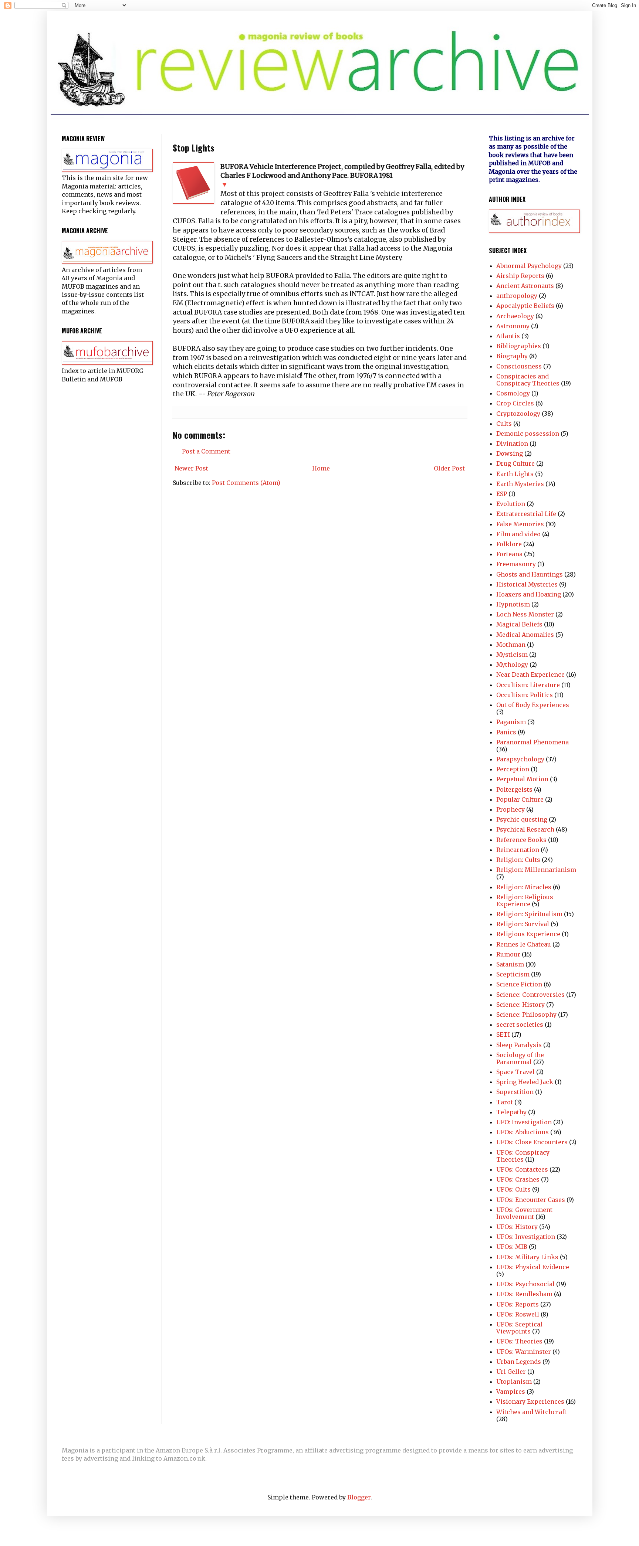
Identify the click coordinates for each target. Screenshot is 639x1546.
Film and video (518, 534)
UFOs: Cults (513, 1189)
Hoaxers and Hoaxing (528, 594)
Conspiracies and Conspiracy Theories (527, 380)
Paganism (511, 722)
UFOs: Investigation (525, 1236)
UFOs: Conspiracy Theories (523, 1156)
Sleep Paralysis (519, 1045)
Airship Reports (520, 275)
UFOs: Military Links (527, 1257)
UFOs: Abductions (522, 1132)
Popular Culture (520, 799)
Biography (512, 356)
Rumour (508, 954)
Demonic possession (527, 433)
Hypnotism (513, 604)
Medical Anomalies (525, 634)
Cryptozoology (518, 413)
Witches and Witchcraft (531, 1412)
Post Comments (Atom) (246, 482)
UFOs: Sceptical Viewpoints (519, 1328)
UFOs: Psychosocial (525, 1284)
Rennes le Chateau (523, 944)
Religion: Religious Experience (524, 900)
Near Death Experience (530, 674)
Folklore (509, 544)
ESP (501, 493)
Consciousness (519, 366)
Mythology (512, 664)
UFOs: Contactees (522, 1169)
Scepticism (513, 974)
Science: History (520, 1004)
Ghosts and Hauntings (529, 574)
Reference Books (521, 839)
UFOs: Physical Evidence (532, 1267)
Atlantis (508, 336)
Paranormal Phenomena (532, 742)
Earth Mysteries (520, 483)
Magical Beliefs (519, 624)
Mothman (510, 644)
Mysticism (512, 654)
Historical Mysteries (527, 584)
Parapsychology (520, 759)
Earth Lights (515, 474)
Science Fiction (519, 984)
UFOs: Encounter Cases (530, 1199)
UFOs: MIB (511, 1246)
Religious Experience (528, 934)
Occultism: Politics (524, 695)
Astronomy (513, 326)
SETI (503, 1034)
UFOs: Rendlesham (524, 1294)
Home (321, 468)
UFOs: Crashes (518, 1179)
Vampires (510, 1391)
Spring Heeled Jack (524, 1081)
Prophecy (510, 809)
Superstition (515, 1091)
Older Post (449, 468)
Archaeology (515, 316)
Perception (512, 769)
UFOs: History (517, 1226)
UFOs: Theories (519, 1341)
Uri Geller (511, 1371)
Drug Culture (515, 463)
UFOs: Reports (517, 1304)
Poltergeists (514, 789)
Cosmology (513, 393)
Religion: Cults (518, 859)
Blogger (359, 1497)
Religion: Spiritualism (529, 914)
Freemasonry (516, 564)
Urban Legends (518, 1361)
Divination (512, 443)
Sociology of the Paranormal (520, 1058)
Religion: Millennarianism (536, 869)
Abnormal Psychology (529, 265)
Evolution (510, 503)
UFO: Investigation (524, 1122)
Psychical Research (525, 829)
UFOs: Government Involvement (524, 1213)
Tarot (504, 1102)
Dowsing (509, 453)
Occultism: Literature (528, 685)
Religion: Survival (522, 924)
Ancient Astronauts (525, 285)
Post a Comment (206, 451)
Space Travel (515, 1072)
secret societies (519, 1024)
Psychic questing (521, 819)
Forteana (509, 554)
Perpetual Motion (522, 779)
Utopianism (514, 1381)
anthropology (516, 295)
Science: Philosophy (526, 1014)
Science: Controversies (530, 994)
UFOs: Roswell (517, 1314)
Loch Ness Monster (525, 614)
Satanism (510, 964)
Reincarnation (517, 849)
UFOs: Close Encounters (532, 1142)
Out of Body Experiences (532, 705)
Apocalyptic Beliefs (525, 305)
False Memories (520, 524)
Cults (504, 423)
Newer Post (191, 468)
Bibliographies (518, 346)
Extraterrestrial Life (526, 513)
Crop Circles (515, 403)
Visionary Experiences (530, 1401)
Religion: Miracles (523, 887)
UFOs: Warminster (523, 1351)
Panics (506, 732)
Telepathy (511, 1112)
